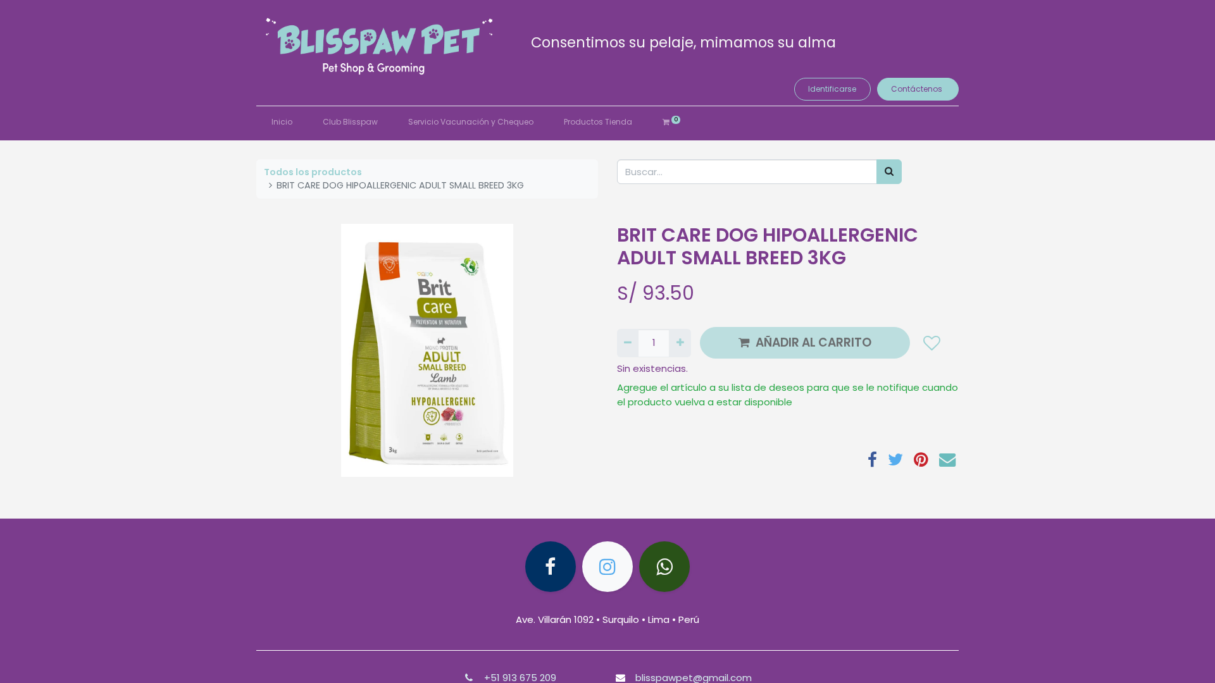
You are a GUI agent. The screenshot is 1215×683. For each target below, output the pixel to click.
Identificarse (832, 88)
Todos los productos (313, 172)
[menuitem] (282, 122)
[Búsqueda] (889, 171)
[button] (931, 342)
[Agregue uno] (679, 343)
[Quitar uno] (628, 343)
